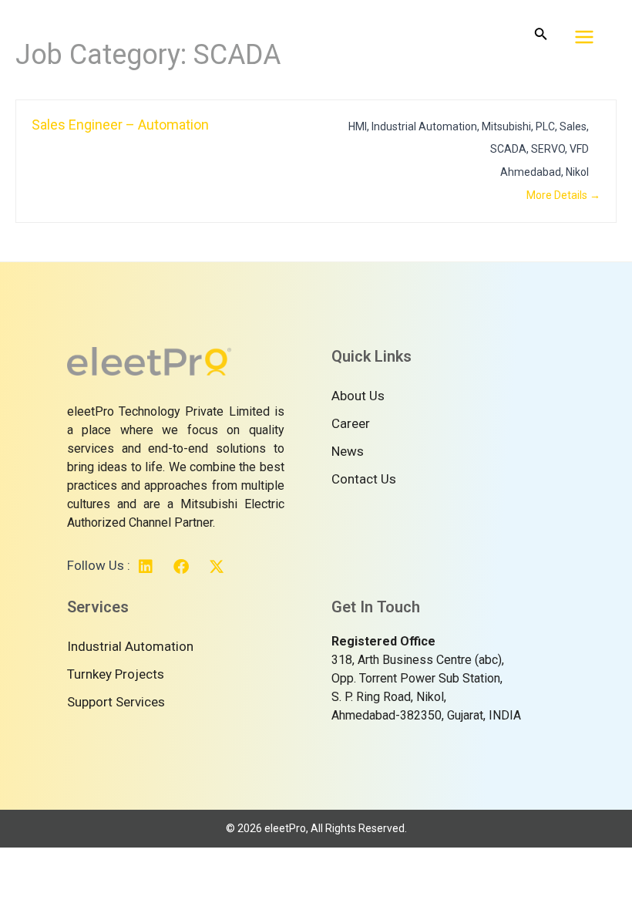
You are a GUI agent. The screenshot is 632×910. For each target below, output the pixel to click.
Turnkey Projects (115, 674)
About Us (358, 395)
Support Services (116, 701)
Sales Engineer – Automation (120, 124)
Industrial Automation (130, 646)
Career (350, 423)
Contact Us (363, 479)
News (347, 451)
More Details (558, 195)
